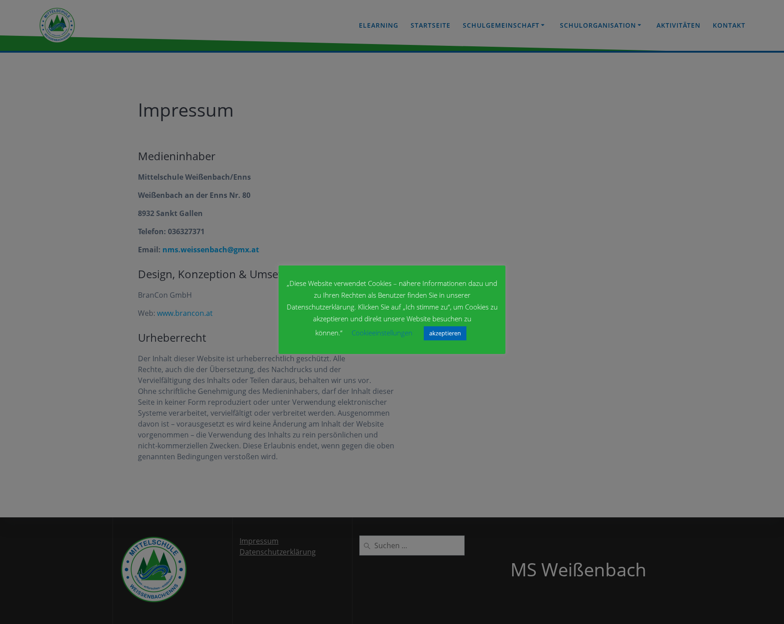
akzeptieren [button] (445, 333)
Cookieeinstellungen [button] (382, 332)
